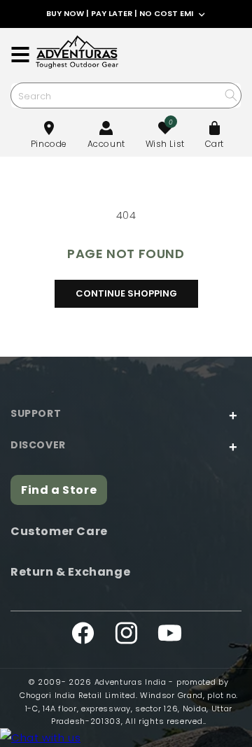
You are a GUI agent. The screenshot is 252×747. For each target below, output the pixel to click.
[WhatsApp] (40, 737)
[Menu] (20, 55)
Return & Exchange (70, 572)
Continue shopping (126, 293)
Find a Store (59, 490)
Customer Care (59, 531)
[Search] (230, 95)
